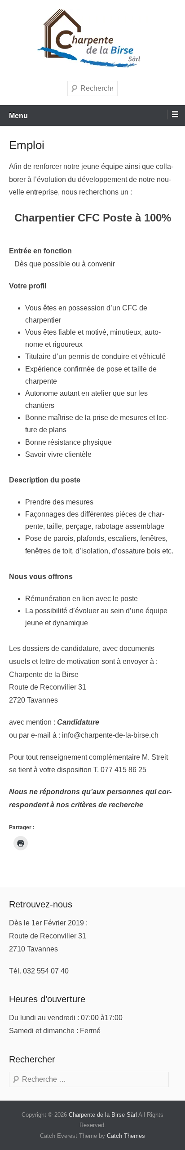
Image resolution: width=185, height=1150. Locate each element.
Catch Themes (126, 1135)
